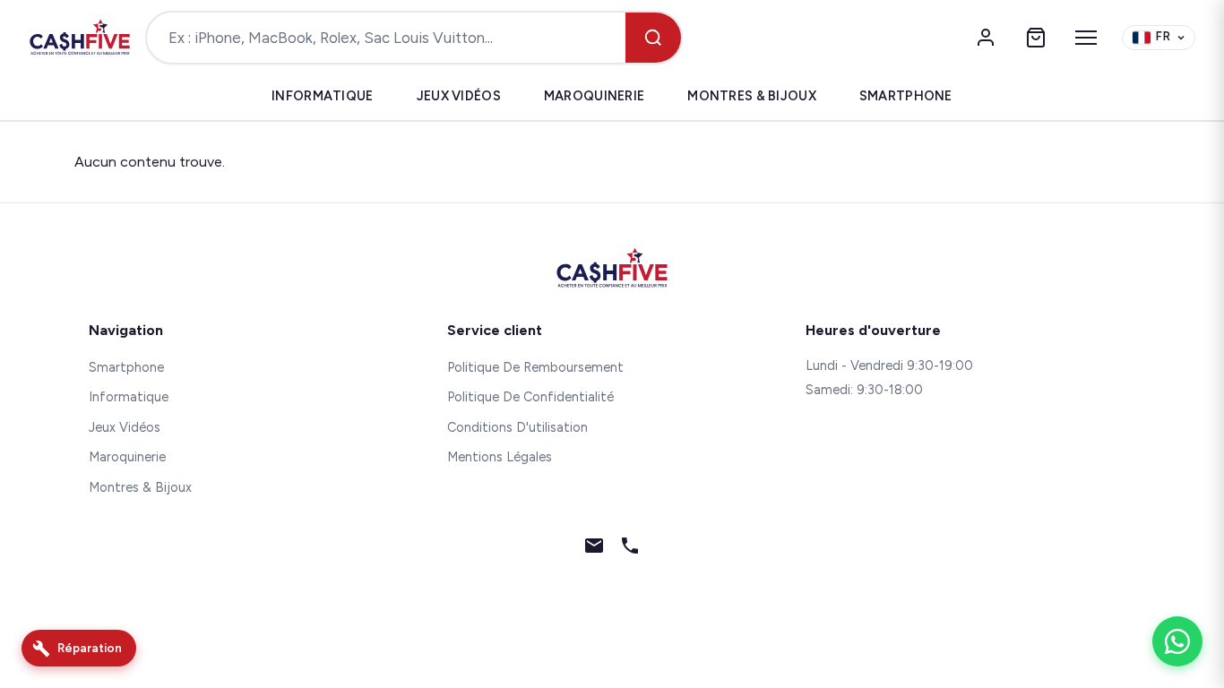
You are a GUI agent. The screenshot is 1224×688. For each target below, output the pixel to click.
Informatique (322, 96)
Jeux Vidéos (459, 96)
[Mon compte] (985, 37)
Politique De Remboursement (535, 367)
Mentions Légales (499, 457)
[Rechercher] (653, 38)
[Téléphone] (630, 549)
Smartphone (905, 96)
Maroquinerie (594, 96)
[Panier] (1035, 37)
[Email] (594, 549)
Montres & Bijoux (751, 96)
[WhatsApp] (1177, 641)
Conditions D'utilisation (517, 427)
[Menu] (1086, 37)
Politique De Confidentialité (530, 397)
